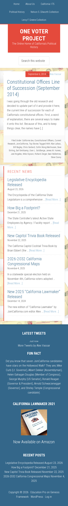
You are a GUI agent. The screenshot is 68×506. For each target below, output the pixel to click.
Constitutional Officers (44, 140)
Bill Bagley (17, 147)
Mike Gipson (28, 154)
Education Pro (38, 492)
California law (27, 140)
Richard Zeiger (41, 154)
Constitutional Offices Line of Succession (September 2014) (33, 88)
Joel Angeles (16, 154)
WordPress (37, 496)
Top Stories (34, 144)
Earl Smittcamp (22, 150)
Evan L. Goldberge (37, 150)
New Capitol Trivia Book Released (33, 235)
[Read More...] (53, 199)
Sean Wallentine (54, 154)
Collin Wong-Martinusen (46, 147)
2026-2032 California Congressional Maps (24, 261)
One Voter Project (34, 35)
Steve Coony (56, 157)
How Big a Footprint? (23, 207)
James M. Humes (53, 150)
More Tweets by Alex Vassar (34, 345)
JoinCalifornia (22, 144)
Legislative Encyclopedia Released (24, 463)
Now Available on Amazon (34, 441)
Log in (48, 496)
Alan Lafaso (56, 144)
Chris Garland (29, 147)
